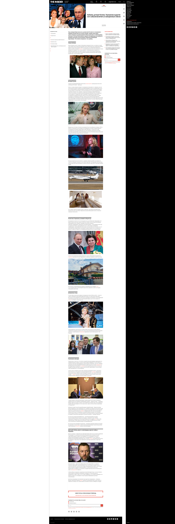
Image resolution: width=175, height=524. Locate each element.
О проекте (128, 522)
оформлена (70, 256)
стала (97, 286)
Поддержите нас (112, 1)
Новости (129, 1)
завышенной (74, 469)
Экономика (129, 15)
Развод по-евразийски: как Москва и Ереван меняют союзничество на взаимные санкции (112, 34)
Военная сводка (130, 5)
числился (94, 371)
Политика (104, 6)
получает (80, 48)
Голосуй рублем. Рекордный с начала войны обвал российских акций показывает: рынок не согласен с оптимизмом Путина (113, 37)
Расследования (130, 2)
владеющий (82, 331)
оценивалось (98, 364)
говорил (74, 374)
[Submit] (102, 505)
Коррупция (129, 10)
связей (82, 410)
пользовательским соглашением (79, 507)
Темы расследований (131, 20)
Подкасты (129, 6)
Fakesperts (129, 21)
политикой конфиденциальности (88, 507)
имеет (81, 480)
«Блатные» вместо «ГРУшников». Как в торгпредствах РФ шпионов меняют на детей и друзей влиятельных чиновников (113, 41)
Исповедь (129, 11)
